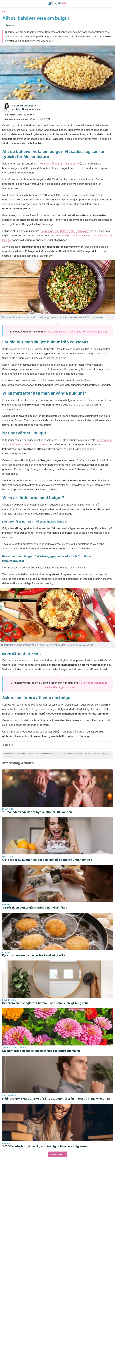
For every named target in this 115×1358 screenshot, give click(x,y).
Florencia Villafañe (31, 109)
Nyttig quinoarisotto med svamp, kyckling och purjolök (76, 331)
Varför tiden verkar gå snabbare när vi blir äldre (34, 907)
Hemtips (6, 952)
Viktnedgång (9, 1095)
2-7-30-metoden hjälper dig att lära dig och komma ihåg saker (44, 1146)
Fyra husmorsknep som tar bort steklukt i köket (34, 955)
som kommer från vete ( (57, 163)
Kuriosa (6, 904)
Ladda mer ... (57, 1154)
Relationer (7, 809)
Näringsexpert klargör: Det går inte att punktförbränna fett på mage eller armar (56, 1098)
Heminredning (9, 1000)
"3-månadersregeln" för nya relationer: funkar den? (37, 812)
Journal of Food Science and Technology (65, 231)
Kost (4, 11)
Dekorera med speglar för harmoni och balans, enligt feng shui (45, 1003)
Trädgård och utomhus (14, 1048)
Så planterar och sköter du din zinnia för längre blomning (41, 1050)
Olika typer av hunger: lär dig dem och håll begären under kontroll (47, 859)
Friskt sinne (8, 857)
